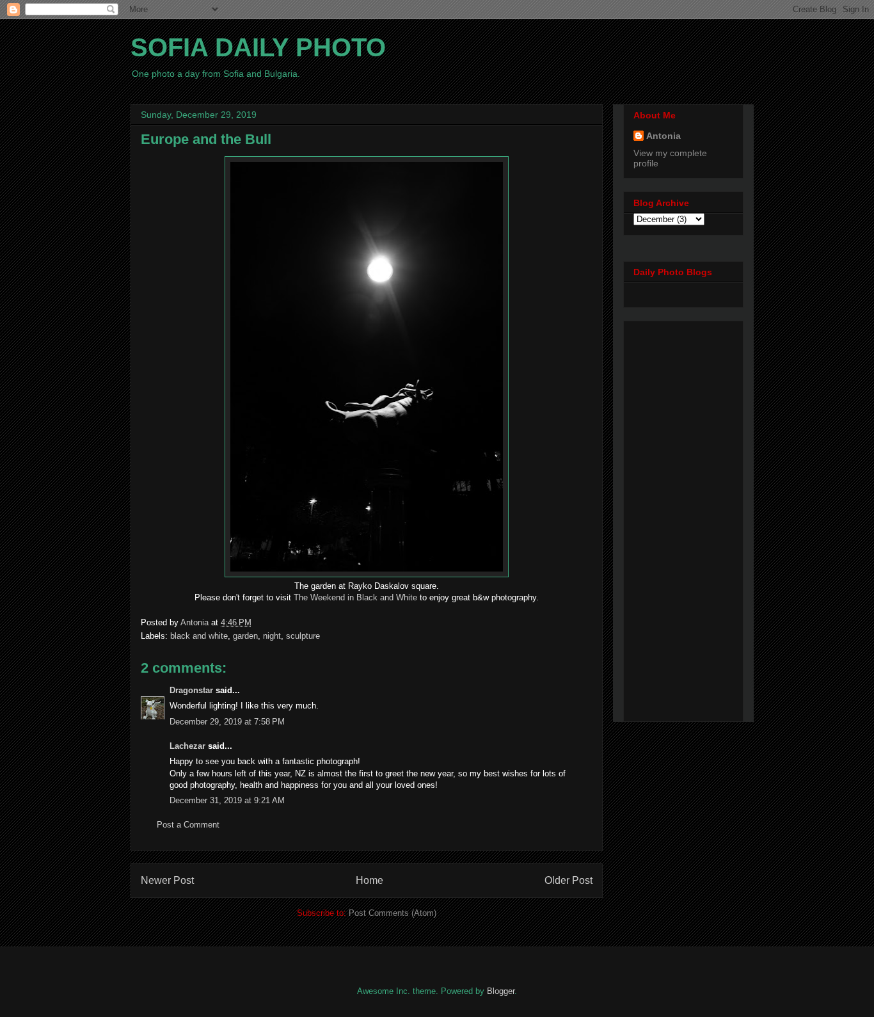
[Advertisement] (684, 518)
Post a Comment (188, 824)
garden (245, 636)
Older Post (568, 880)
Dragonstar (191, 690)
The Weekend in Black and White (355, 597)
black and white (199, 636)
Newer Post (167, 880)
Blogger (500, 991)
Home (369, 880)
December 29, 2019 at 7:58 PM (227, 721)
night (272, 636)
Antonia (663, 136)
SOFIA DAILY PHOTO (258, 47)
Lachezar (187, 746)
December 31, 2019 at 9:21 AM (227, 800)
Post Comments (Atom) (392, 913)
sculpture (303, 636)
